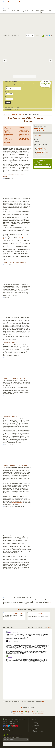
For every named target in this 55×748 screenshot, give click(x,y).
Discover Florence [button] (25, 11)
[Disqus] (27, 646)
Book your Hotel (11, 82)
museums (36, 141)
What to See (14, 114)
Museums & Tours (11, 110)
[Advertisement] (27, 23)
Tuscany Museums (39, 128)
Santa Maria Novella (41, 149)
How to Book (35, 727)
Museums (21, 114)
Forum (49, 627)
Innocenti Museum (40, 155)
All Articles (34, 728)
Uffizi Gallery (39, 147)
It (38, 35)
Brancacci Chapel (40, 151)
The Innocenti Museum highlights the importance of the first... (36, 617)
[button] (43, 35)
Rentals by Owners (12, 107)
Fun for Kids (38, 135)
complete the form (17, 502)
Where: (7, 86)
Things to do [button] (32, 11)
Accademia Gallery (40, 148)
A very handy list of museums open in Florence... (13, 616)
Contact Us (34, 722)
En (37, 35)
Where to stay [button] (38, 11)
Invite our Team (36, 724)
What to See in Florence (41, 130)
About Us (34, 719)
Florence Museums (40, 133)
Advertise (34, 721)
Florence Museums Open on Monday (12, 614)
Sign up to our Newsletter (38, 731)
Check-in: (7, 91)
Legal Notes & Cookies (37, 730)
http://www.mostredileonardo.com (26, 138)
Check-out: (8, 96)
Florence (7, 114)
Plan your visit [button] (44, 11)
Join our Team (35, 725)
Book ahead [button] (50, 11)
